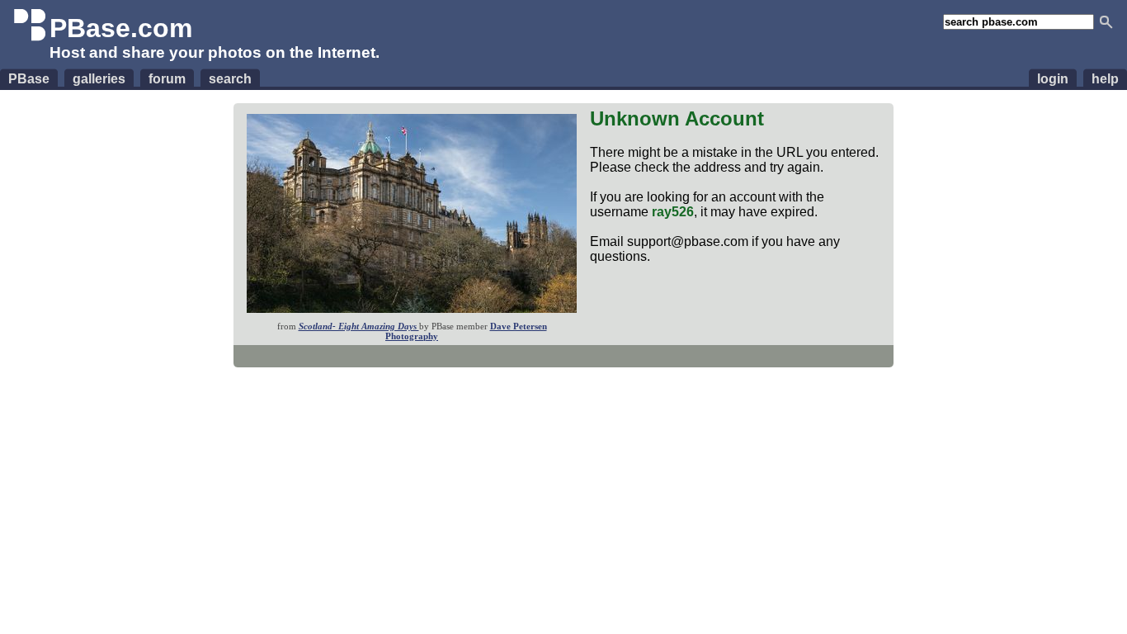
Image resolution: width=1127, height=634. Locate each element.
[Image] (412, 308)
